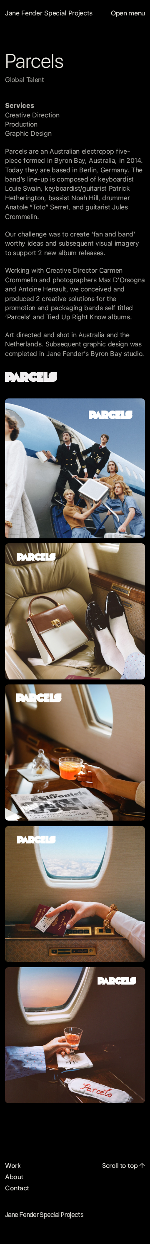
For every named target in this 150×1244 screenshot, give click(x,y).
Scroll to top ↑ (123, 1165)
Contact (17, 1188)
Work (12, 1165)
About (14, 1176)
